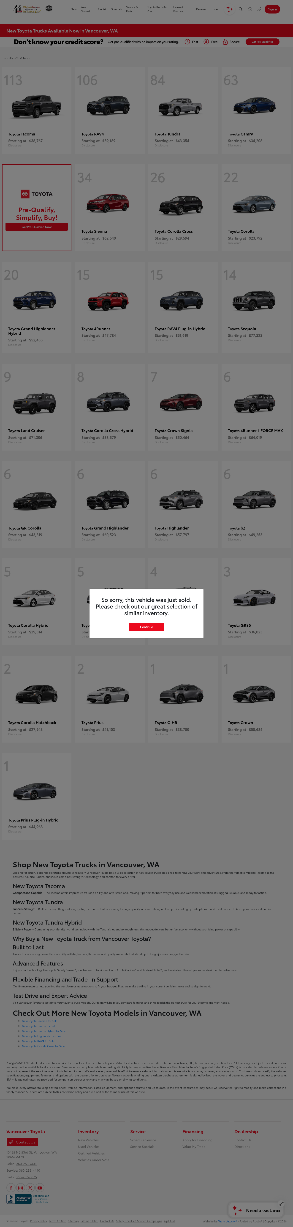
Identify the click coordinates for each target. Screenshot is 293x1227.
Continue (146, 627)
